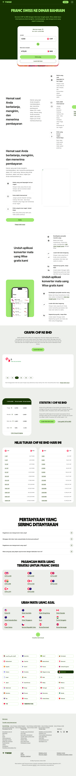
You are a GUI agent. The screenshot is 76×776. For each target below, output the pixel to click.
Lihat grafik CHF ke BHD (64, 421)
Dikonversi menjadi (25, 47)
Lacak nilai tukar (37, 61)
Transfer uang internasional (27, 731)
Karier (3, 736)
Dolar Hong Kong (44, 613)
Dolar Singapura (27, 620)
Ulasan (4, 744)
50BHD (43, 472)
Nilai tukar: (5, 719)
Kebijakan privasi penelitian (45, 731)
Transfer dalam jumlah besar (27, 736)
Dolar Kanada (60, 613)
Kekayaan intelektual (26, 756)
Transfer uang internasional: (9, 722)
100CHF (7, 476)
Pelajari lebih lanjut (75, 113)
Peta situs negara (43, 754)
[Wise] (7, 2)
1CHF (6, 456)
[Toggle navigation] (72, 2)
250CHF (7, 480)
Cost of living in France (20, 727)
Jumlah (22, 35)
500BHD (44, 484)
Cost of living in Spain (32, 727)
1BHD (43, 456)
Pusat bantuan (5, 743)
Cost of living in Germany (8, 727)
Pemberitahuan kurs (44, 739)
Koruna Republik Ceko (29, 627)
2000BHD (44, 492)
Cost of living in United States (33, 726)
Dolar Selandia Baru (11, 620)
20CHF (6, 468)
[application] (16, 369)
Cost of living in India (59, 726)
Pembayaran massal (25, 743)
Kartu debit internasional (26, 735)
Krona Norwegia (61, 627)
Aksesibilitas (5, 746)
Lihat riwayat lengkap (17, 433)
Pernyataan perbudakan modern (64, 754)
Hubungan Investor (7, 739)
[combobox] (51, 39)
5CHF (6, 460)
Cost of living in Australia (47, 726)
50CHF (6, 472)
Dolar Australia (26, 613)
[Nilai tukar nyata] (42, 29)
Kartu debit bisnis (25, 741)
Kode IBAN (41, 738)
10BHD (43, 464)
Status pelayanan (6, 738)
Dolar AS (7, 613)
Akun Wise (23, 733)
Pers (3, 735)
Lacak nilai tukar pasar (47, 421)
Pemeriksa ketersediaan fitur (9, 747)
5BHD (43, 460)
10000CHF (7, 500)
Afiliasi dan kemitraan (7, 741)
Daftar (65, 2)
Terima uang (24, 738)
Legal (22, 753)
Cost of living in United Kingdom (17, 726)
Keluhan (22, 754)
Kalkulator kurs (42, 733)
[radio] (7, 378)
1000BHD (44, 488)
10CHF (6, 464)
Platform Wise (24, 739)
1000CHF (7, 488)
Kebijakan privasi (43, 753)
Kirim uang (38, 57)
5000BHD (44, 496)
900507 (34, 765)
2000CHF (7, 492)
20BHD (43, 468)
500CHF (7, 484)
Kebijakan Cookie (61, 753)
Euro (40, 620)
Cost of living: (5, 726)
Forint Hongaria (61, 620)
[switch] (38, 44)
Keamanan (4, 733)
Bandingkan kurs (43, 741)
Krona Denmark (44, 627)
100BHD (44, 476)
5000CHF (7, 496)
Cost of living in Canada (44, 727)
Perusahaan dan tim (7, 731)
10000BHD (44, 500)
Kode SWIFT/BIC (43, 736)
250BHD (44, 480)
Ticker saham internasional (45, 735)
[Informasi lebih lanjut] (11, 408)
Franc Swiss (8, 627)
